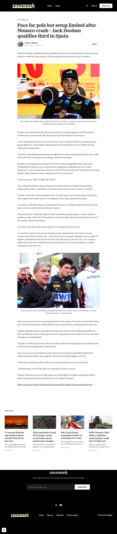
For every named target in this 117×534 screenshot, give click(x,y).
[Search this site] (87, 6)
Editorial (59, 515)
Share (94, 44)
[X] (56, 505)
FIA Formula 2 (22, 20)
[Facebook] (61, 505)
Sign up (50, 515)
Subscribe (106, 6)
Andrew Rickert (31, 43)
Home (49, 6)
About (57, 6)
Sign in (94, 6)
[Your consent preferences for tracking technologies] (4, 530)
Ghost (110, 515)
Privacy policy (72, 515)
